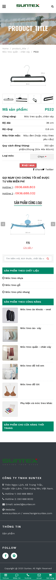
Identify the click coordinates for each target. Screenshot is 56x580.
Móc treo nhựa (14, 278)
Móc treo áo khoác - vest (35, 309)
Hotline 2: (10, 499)
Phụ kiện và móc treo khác (36, 403)
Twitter (49, 169)
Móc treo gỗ (12, 285)
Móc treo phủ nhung (17, 292)
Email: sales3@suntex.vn (20, 504)
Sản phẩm (8, 533)
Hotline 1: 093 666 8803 (18, 493)
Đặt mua (29, 165)
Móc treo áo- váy (30, 328)
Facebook (5, 556)
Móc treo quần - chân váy (35, 346)
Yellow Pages (14, 556)
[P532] (28, 76)
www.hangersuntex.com (37, 513)
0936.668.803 (25, 187)
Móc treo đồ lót (30, 384)
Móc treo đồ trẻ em (32, 365)
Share (38, 169)
